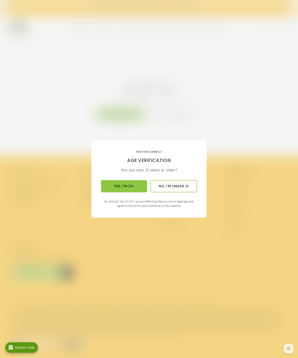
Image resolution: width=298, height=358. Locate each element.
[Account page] (276, 28)
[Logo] (18, 28)
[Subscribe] (67, 273)
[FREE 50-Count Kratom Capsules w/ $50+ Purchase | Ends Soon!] (149, 9)
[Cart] (286, 28)
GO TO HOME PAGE (120, 114)
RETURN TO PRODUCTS (175, 114)
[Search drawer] (265, 28)
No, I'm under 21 (174, 186)
